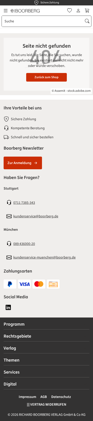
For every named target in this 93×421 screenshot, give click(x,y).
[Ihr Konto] (78, 10)
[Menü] (5, 10)
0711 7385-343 (24, 202)
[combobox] (42, 21)
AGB (43, 396)
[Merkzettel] (69, 11)
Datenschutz (61, 396)
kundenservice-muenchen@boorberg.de (44, 257)
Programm (14, 324)
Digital (10, 384)
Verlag (10, 348)
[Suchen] (87, 21)
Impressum (27, 396)
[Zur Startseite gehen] (25, 10)
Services (12, 372)
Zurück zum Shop (46, 77)
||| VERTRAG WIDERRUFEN (46, 404)
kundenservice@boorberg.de (35, 216)
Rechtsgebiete (17, 336)
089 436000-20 (24, 243)
